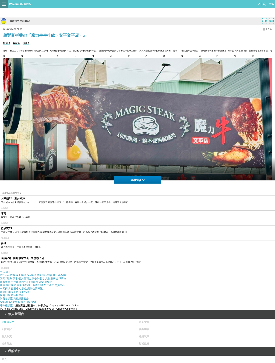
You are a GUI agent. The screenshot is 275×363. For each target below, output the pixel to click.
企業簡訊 (37, 288)
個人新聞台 (24, 278)
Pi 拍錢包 (32, 282)
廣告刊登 (37, 278)
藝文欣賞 (7, 336)
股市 (15, 278)
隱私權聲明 (17, 295)
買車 (2, 285)
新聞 (2, 278)
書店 (39, 275)
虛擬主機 (13, 292)
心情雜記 (7, 329)
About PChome (8, 302)
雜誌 (40, 285)
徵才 (33, 302)
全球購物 (61, 278)
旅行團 (9, 285)
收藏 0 (16, 43)
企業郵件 (24, 292)
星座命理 (49, 285)
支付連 (14, 282)
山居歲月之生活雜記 (18, 21)
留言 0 (6, 43)
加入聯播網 (49, 278)
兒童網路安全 (21, 298)
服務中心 (49, 282)
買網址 (4, 292)
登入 (2, 272)
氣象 (9, 278)
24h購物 (31, 275)
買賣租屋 (5, 282)
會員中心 (60, 285)
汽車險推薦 (20, 285)
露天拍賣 (47, 275)
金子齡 (269, 29)
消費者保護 (6, 298)
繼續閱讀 (136, 180)
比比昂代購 (59, 275)
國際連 (23, 282)
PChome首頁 (7, 275)
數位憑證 (27, 288)
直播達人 (16, 288)
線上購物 (21, 275)
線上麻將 (32, 285)
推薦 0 (26, 43)
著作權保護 (6, 305)
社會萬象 (7, 343)
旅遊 (41, 282)
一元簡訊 (5, 288)
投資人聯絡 (24, 302)
